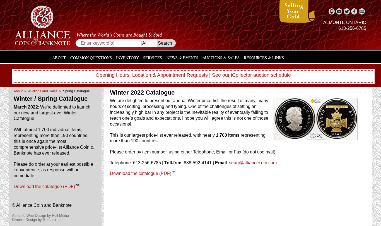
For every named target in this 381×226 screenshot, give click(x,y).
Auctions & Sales (221, 57)
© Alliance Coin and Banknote (42, 205)
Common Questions (91, 57)
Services (152, 57)
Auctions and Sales (42, 91)
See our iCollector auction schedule (251, 75)
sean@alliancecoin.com (253, 162)
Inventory (127, 57)
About (59, 57)
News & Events (182, 57)
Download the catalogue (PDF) (44, 186)
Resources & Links (264, 57)
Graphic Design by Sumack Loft (38, 220)
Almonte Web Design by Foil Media (40, 215)
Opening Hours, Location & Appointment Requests (152, 75)
